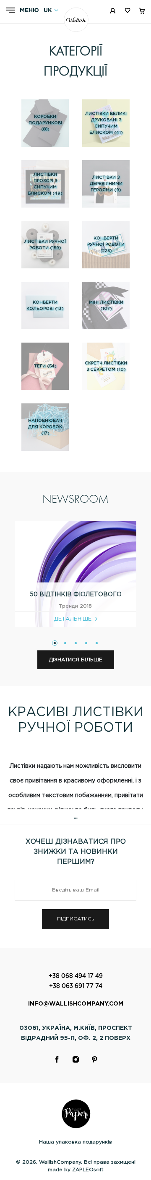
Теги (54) (45, 366)
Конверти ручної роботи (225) (106, 245)
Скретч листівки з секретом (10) (106, 366)
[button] (55, 643)
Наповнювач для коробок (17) (45, 427)
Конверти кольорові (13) (45, 306)
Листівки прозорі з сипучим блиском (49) (45, 184)
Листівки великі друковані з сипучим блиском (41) (106, 123)
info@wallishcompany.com (75, 1003)
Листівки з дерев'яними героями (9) (106, 184)
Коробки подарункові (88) (45, 123)
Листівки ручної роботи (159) (45, 245)
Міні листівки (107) (106, 306)
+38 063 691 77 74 (75, 986)
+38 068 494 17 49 (76, 976)
